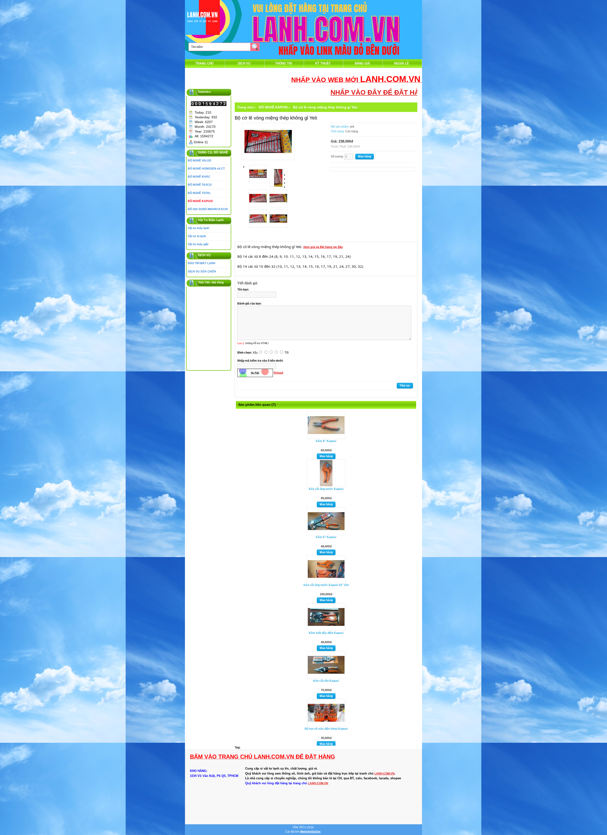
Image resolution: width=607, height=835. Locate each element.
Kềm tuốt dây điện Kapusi (326, 633)
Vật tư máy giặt (198, 244)
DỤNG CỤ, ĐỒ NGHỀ (213, 152)
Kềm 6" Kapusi (326, 537)
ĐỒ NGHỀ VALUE (199, 160)
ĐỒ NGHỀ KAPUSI (200, 201)
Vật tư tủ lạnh (197, 236)
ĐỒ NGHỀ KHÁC (199, 176)
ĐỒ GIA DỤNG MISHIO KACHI (208, 209)
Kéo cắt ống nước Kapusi (326, 489)
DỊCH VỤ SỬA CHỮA (202, 271)
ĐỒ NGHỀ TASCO (200, 184)
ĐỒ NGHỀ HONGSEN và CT (206, 168)
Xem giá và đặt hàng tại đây (323, 247)
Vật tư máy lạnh (198, 228)
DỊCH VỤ (244, 63)
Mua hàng (326, 456)
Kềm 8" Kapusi (326, 441)
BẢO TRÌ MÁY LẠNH (201, 263)
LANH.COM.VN (384, 773)
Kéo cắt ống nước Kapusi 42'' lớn (326, 585)
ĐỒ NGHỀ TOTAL (199, 193)
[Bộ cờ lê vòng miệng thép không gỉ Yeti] (268, 141)
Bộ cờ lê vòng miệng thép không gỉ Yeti (325, 107)
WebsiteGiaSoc (310, 831)
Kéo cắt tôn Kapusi (326, 681)
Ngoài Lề (401, 63)
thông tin (283, 63)
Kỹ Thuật (323, 63)
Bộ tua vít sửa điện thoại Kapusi (326, 728)
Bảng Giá (362, 63)
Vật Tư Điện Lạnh (211, 220)
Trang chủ (204, 63)
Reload (278, 372)
